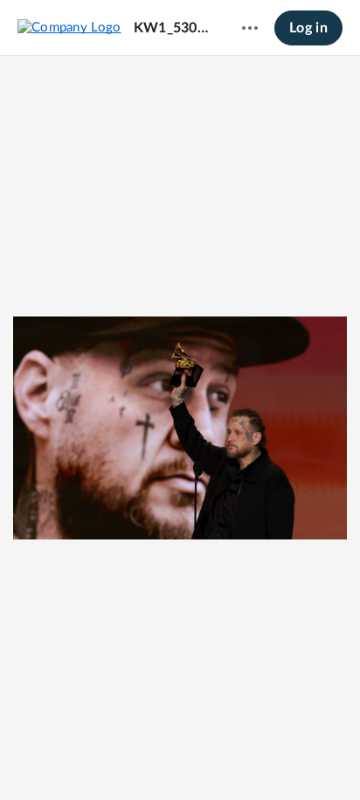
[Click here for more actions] (249, 27)
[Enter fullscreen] (244, 757)
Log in (308, 28)
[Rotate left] (212, 757)
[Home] (69, 27)
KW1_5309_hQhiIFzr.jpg (171, 28)
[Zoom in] (177, 757)
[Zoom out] (117, 757)
